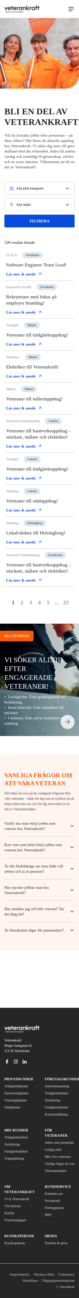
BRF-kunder (14, 1120)
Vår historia (13, 1206)
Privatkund (53, 1201)
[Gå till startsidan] (22, 9)
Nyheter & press (58, 1243)
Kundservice (56, 1187)
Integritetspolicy (37, 1274)
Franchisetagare (17, 1220)
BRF (48, 1215)
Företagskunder (60, 1069)
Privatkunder (16, 1069)
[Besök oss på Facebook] (7, 1051)
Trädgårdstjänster (19, 1076)
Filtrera (39, 226)
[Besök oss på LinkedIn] (24, 1051)
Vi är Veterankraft (18, 1199)
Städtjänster (14, 1097)
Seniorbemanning (59, 1076)
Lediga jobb (54, 1139)
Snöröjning (53, 1090)
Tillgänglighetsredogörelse (29, 1287)
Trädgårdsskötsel (59, 1083)
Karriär (9, 1213)
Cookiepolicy (43, 1280)
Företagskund (56, 1208)
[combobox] (39, 193)
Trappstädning (16, 1148)
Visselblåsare (65, 1280)
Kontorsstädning (58, 1104)
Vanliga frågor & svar (58, 1161)
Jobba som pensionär (54, 1129)
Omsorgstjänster (17, 1090)
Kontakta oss (55, 1194)
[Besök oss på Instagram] (15, 1051)
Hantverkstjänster (18, 1083)
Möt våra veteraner (53, 1148)
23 (66, 638)
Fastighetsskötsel (59, 1097)
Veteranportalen (58, 1171)
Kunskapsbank (15, 1243)
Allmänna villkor (63, 1274)
